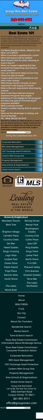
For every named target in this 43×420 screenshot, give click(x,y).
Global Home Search (11, 169)
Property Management (12, 160)
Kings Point (32, 251)
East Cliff (32, 243)
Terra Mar (32, 278)
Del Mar (11, 243)
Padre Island (11, 267)
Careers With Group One (13, 155)
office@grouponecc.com (21, 403)
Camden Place (11, 235)
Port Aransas (32, 271)
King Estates (32, 247)
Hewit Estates (11, 247)
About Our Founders (21, 321)
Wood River (11, 289)
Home (21, 295)
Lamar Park (32, 255)
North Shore (32, 259)
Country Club (32, 235)
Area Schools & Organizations (15, 165)
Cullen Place (32, 239)
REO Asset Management (13, 146)
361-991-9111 (21, 19)
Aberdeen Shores (11, 220)
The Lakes (11, 285)
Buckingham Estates (32, 230)
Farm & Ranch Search (21, 335)
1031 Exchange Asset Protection (16, 151)
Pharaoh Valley (32, 267)
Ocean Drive (10, 263)
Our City (21, 313)
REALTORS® (21, 304)
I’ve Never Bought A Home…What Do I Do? (20, 50)
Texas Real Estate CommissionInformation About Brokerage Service (21, 341)
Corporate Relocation (11, 142)
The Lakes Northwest (32, 284)
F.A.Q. (21, 308)
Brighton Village (11, 231)
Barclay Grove (32, 220)
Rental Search (21, 331)
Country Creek (10, 239)
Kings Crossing (11, 251)
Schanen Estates (32, 274)
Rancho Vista (11, 274)
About (21, 300)
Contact (21, 317)
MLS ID (3, 132)
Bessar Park (32, 224)
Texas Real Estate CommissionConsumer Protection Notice (22, 349)
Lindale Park (11, 259)
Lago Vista (11, 255)
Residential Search (21, 326)
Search (28, 132)
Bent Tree (11, 224)
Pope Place (11, 271)
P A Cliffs (32, 263)
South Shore (11, 278)
